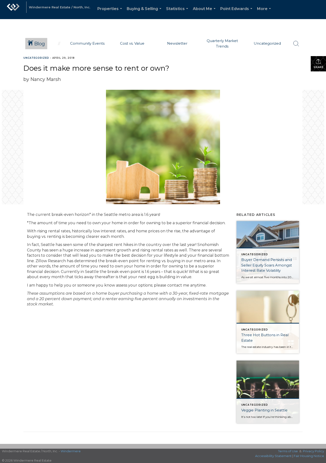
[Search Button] (296, 43)
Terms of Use (288, 451)
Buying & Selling (145, 12)
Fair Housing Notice (309, 456)
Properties (110, 12)
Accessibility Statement (273, 456)
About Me (205, 12)
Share (318, 67)
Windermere (71, 451)
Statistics (178, 12)
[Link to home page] (13, 9)
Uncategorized (36, 57)
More (265, 12)
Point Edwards (237, 12)
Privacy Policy (313, 451)
